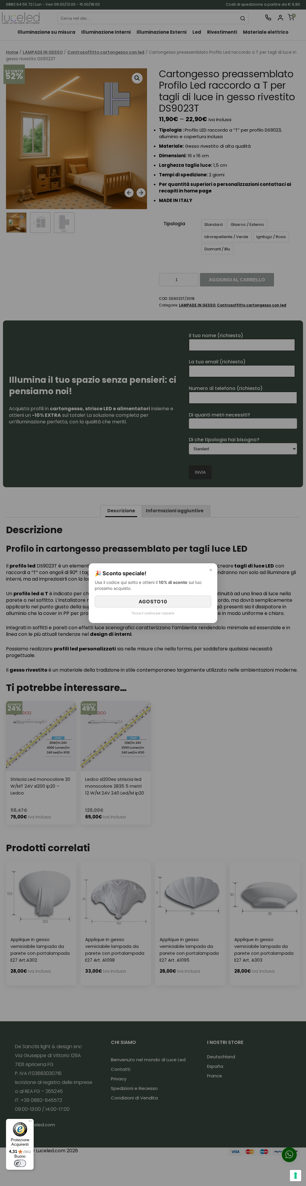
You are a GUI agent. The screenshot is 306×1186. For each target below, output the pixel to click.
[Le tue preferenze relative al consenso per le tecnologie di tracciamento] (295, 1175)
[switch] (20, 1163)
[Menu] (30, 1122)
